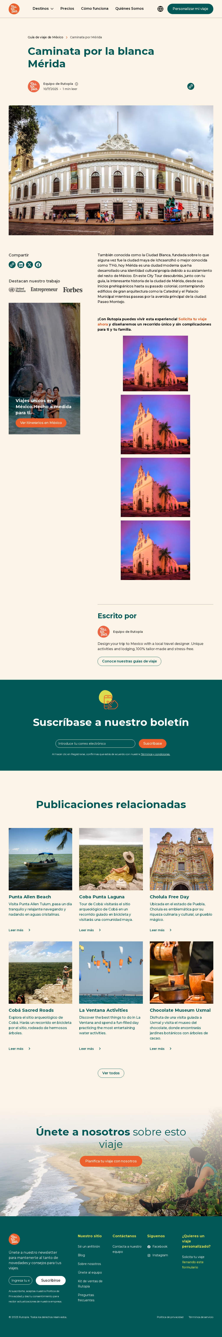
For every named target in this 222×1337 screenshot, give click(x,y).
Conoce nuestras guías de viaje (129, 661)
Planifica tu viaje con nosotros (111, 1161)
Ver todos (111, 1073)
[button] (43, 8)
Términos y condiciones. (155, 754)
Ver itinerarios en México (41, 423)
